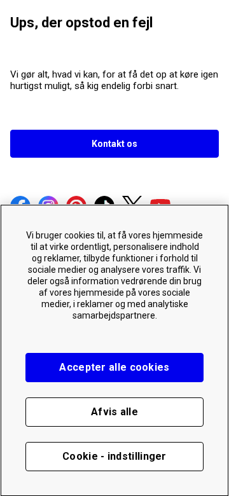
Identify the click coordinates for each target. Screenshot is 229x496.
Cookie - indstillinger (114, 456)
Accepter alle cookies (114, 367)
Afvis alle (114, 412)
